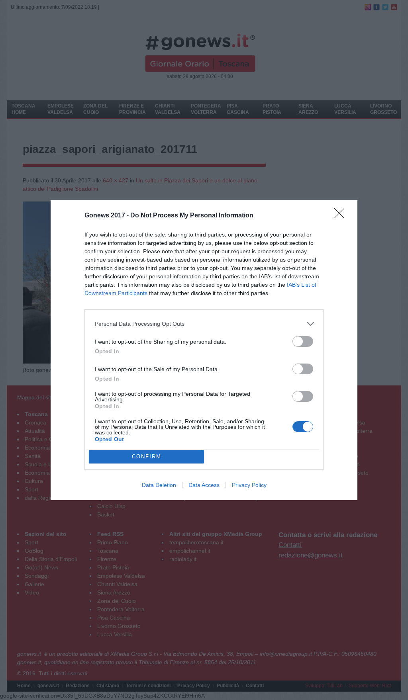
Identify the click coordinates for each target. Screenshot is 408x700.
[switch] (302, 341)
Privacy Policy (249, 485)
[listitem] (204, 324)
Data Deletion (159, 485)
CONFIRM (146, 456)
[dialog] (204, 350)
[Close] (341, 215)
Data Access (204, 485)
